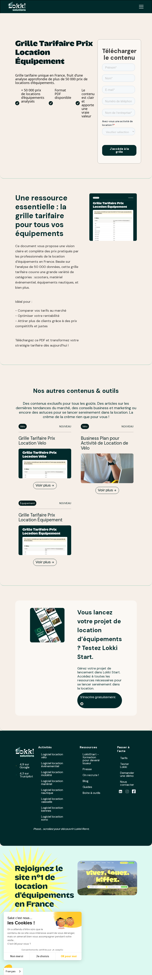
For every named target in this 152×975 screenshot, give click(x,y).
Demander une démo (127, 774)
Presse (87, 769)
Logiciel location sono (52, 818)
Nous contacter (127, 783)
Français (11, 971)
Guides (87, 787)
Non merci (16, 956)
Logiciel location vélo (52, 755)
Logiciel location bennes (52, 809)
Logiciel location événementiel (52, 764)
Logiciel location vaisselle (52, 800)
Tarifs (124, 758)
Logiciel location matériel (52, 782)
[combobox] (13, 971)
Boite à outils (91, 793)
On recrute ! (91, 775)
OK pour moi (69, 956)
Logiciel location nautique (52, 791)
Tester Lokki (124, 765)
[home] (18, 6)
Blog (85, 781)
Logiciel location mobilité (52, 773)
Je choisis (42, 956)
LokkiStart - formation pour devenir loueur (91, 758)
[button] (140, 6)
